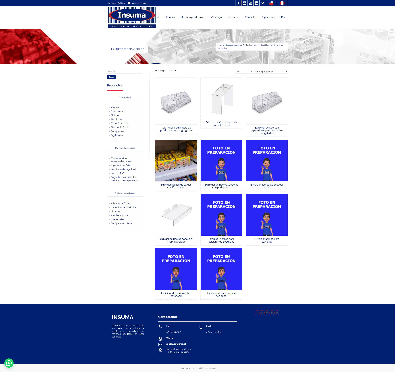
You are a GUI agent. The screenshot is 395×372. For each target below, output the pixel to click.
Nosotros (170, 17)
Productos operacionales (125, 193)
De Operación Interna (121, 223)
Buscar (111, 77)
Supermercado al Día (273, 17)
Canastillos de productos (123, 207)
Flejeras (115, 115)
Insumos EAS (117, 173)
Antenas (115, 107)
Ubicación (233, 17)
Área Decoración (119, 215)
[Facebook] (238, 3)
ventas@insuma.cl (139, 3)
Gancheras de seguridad (123, 169)
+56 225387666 (117, 3)
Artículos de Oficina (121, 203)
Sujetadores (117, 135)
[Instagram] (244, 3)
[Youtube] (250, 3)
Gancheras (116, 119)
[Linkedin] (257, 3)
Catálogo (216, 17)
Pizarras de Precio (120, 127)
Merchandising (125, 97)
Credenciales (117, 219)
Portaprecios (117, 131)
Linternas (115, 211)
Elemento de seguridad (125, 148)
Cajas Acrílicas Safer (121, 165)
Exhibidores (117, 111)
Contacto (250, 17)
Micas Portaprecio (120, 123)
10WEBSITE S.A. (201, 368)
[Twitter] (263, 3)
